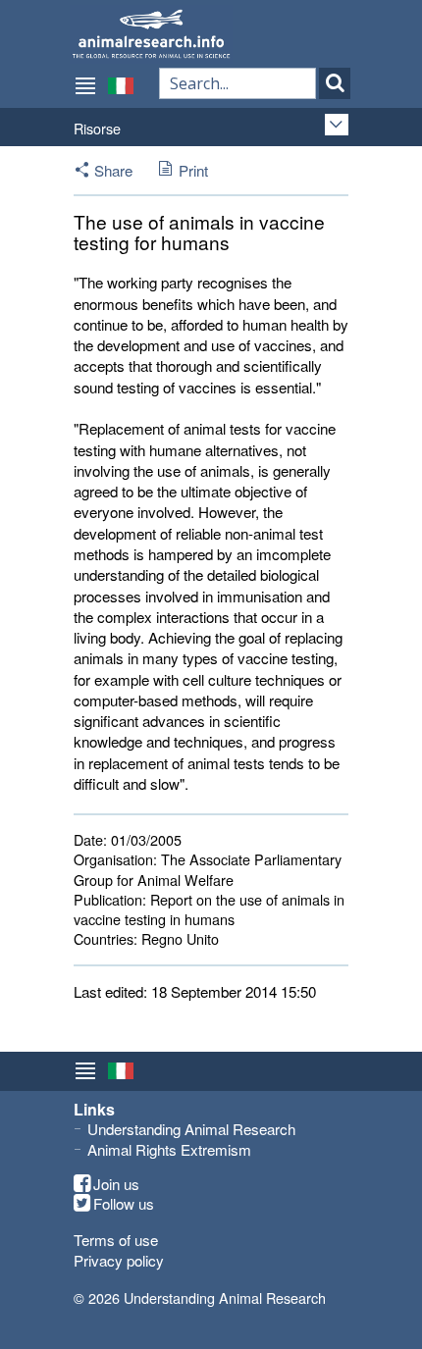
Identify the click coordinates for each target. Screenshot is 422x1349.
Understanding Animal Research (191, 1128)
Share (113, 170)
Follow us (123, 1204)
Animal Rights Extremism (169, 1149)
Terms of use (116, 1239)
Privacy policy (119, 1260)
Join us (116, 1184)
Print (193, 170)
